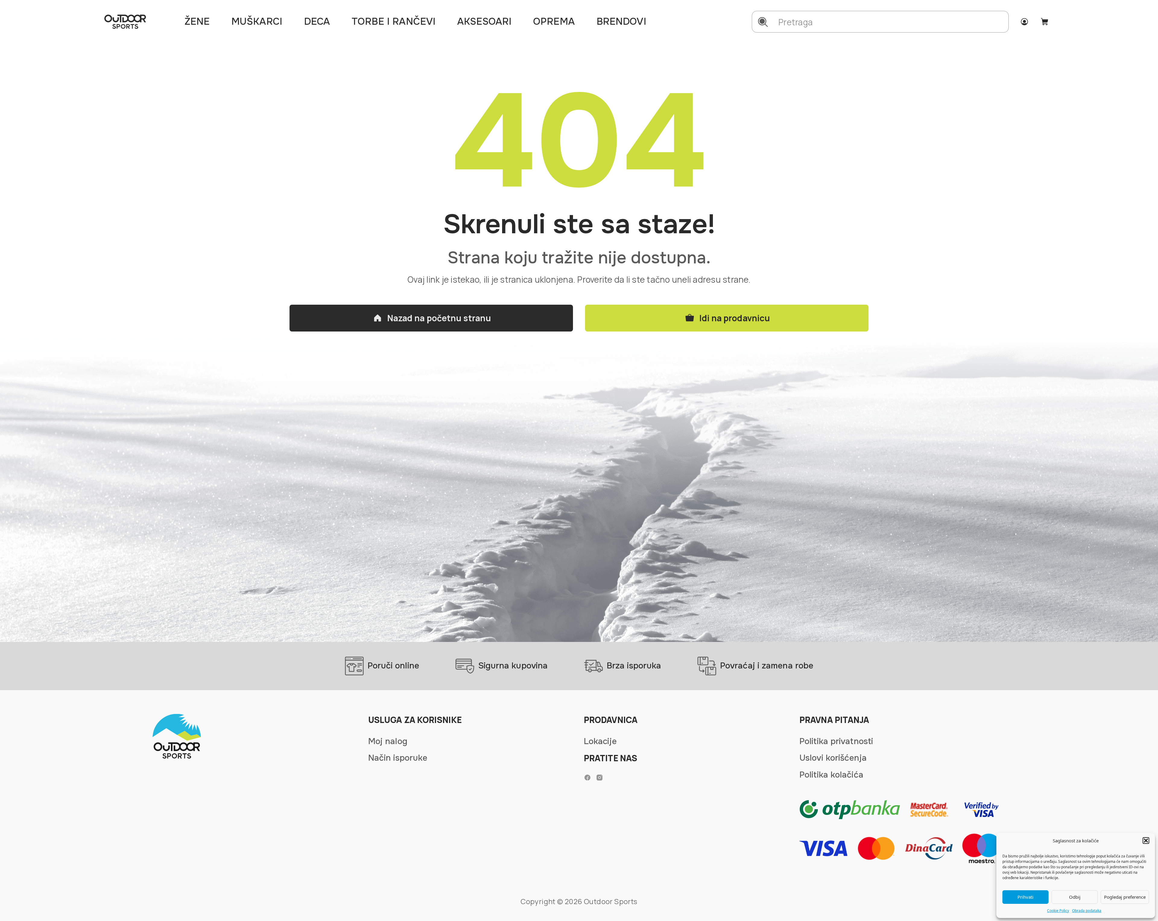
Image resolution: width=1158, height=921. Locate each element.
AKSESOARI (484, 21)
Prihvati (1025, 897)
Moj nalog (387, 741)
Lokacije (600, 741)
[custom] (587, 777)
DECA (317, 21)
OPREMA (554, 21)
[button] (1146, 841)
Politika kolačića (831, 774)
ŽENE (197, 21)
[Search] (763, 22)
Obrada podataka (1086, 910)
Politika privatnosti (836, 741)
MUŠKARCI (256, 21)
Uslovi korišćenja (833, 758)
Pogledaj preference (1125, 897)
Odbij (1074, 897)
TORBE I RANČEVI (393, 21)
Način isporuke (397, 758)
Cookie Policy (1058, 910)
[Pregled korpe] (1045, 22)
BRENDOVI (621, 21)
